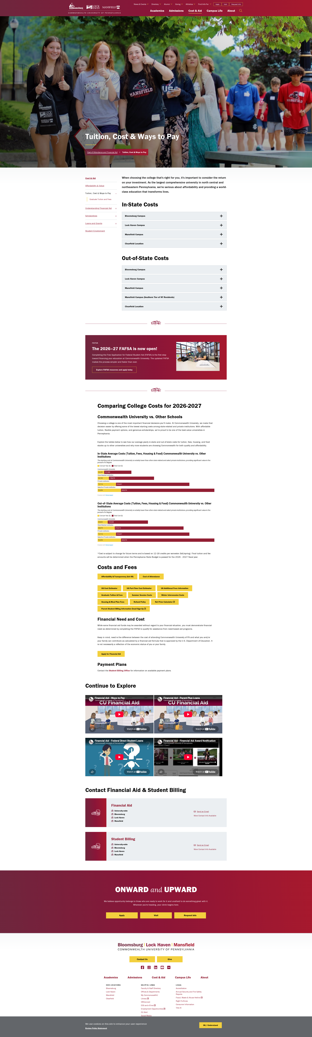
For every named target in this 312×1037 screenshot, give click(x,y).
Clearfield (110, 998)
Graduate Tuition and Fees (100, 199)
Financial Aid (121, 805)
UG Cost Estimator (109, 588)
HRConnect (145, 1002)
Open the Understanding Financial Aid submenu (116, 208)
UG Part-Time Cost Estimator (139, 588)
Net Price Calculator (164, 602)
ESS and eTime (147, 1005)
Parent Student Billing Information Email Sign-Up (122, 608)
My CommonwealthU (149, 995)
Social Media (146, 1015)
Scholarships (91, 215)
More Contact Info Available (205, 815)
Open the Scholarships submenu (116, 216)
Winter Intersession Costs (172, 595)
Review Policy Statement (96, 1028)
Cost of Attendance (151, 576)
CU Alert (144, 1012)
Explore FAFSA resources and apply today (114, 369)
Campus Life (215, 10)
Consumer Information (185, 1004)
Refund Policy (140, 602)
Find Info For (203, 4)
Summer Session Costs (142, 595)
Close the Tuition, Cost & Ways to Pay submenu (116, 193)
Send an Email (203, 811)
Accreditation (181, 988)
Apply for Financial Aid (111, 654)
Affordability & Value (94, 185)
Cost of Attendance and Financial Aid (102, 152)
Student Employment (95, 230)
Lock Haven (110, 991)
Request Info (236, 4)
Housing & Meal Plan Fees (112, 602)
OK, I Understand (210, 1025)
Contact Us (142, 959)
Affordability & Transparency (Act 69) (117, 576)
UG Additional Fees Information (174, 588)
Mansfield (110, 995)
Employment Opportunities (152, 1009)
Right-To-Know (182, 1001)
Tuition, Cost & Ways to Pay (98, 193)
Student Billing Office (119, 670)
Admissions (176, 10)
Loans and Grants (93, 223)
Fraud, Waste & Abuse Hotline (188, 997)
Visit (225, 4)
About (231, 10)
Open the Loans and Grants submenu (116, 223)
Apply (217, 4)
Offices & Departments (150, 991)
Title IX (178, 1008)
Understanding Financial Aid (98, 208)
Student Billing (123, 839)
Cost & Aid (195, 10)
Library (144, 998)
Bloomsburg (111, 988)
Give (170, 959)
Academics (157, 10)
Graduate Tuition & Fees (112, 595)
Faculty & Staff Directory (151, 988)
